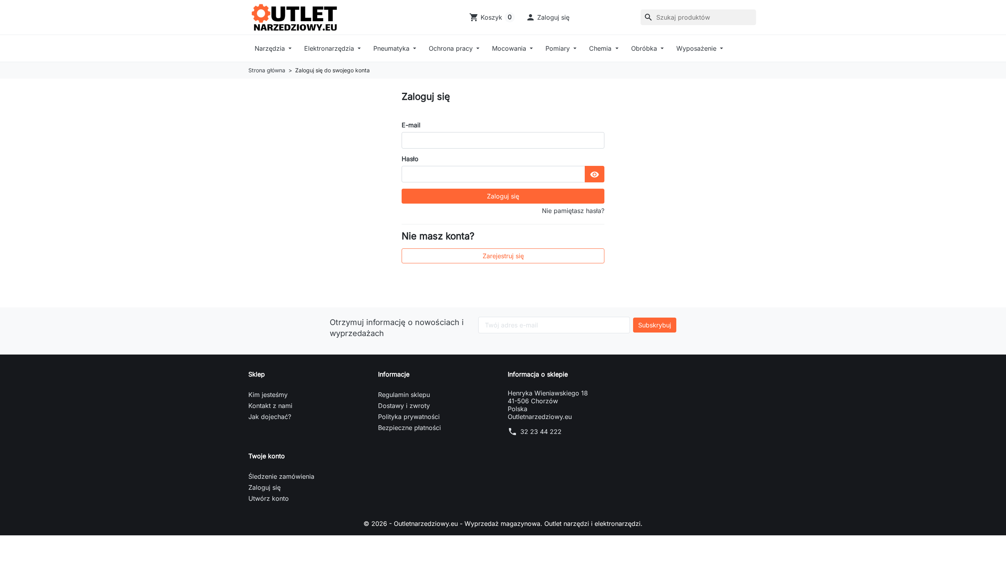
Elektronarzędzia (330, 48)
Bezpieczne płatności (409, 428)
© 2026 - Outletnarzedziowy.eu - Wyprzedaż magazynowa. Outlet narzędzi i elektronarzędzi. (503, 523)
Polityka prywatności (409, 417)
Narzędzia (271, 48)
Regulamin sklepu (404, 395)
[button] (547, 17)
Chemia (601, 48)
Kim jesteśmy (268, 395)
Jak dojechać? (269, 417)
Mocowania (510, 48)
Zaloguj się (503, 196)
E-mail (411, 125)
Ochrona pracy (452, 48)
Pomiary (558, 48)
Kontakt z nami (270, 406)
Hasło (410, 159)
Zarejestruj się (503, 256)
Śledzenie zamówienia (281, 476)
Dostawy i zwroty (404, 406)
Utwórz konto (268, 498)
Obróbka (645, 48)
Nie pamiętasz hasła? (573, 211)
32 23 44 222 (541, 432)
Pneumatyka (392, 48)
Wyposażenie (697, 48)
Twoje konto (266, 456)
